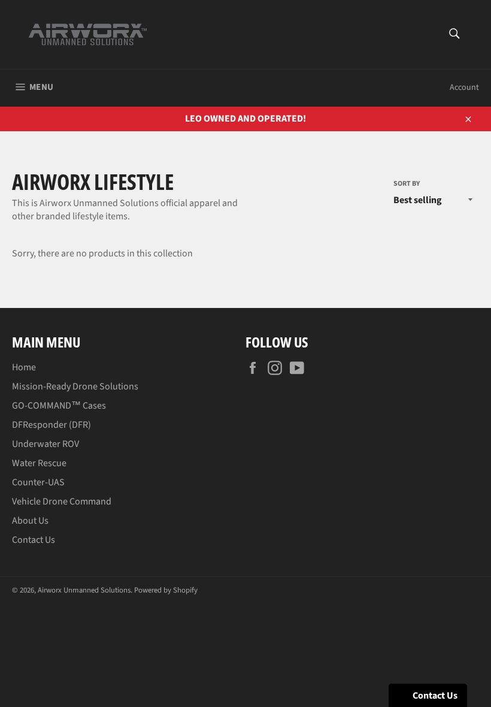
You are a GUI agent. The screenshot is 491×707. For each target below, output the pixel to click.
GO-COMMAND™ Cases (59, 405)
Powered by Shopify (166, 590)
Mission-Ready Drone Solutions (75, 386)
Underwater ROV (45, 444)
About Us (30, 520)
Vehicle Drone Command (61, 501)
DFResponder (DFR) (51, 424)
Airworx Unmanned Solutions (84, 590)
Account (464, 87)
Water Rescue (39, 463)
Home (24, 367)
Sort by (406, 184)
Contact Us (33, 539)
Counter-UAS (38, 482)
